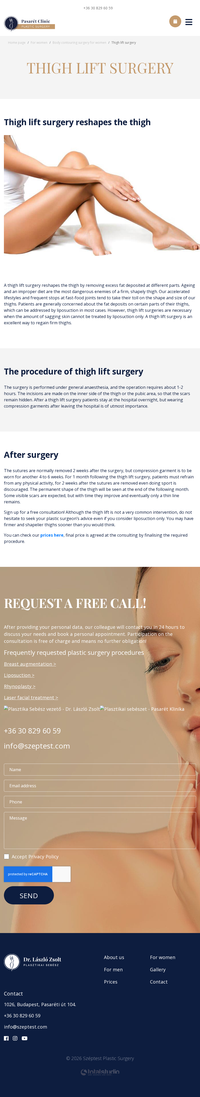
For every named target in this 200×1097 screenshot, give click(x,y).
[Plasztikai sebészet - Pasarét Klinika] (142, 709)
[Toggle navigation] (188, 24)
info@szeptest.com (37, 746)
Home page (17, 42)
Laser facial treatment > (31, 697)
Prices (110, 982)
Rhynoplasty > (19, 686)
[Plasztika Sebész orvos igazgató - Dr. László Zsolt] (52, 709)
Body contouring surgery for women (79, 42)
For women (39, 42)
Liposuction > (19, 675)
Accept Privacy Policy (35, 856)
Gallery (158, 969)
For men (113, 969)
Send (29, 895)
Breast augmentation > (30, 664)
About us (114, 957)
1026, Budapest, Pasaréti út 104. (40, 1004)
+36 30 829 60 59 (98, 7)
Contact (159, 982)
